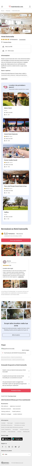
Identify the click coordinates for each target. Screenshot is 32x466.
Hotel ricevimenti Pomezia (18, 359)
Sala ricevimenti (16, 408)
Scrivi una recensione (16, 240)
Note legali (10, 423)
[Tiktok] (19, 446)
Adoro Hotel (8, 108)
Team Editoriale (11, 431)
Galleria (26, 31)
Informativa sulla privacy (6, 425)
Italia (6, 454)
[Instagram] (12, 446)
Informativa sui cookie (19, 425)
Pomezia (8, 10)
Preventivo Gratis (16, 390)
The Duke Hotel (12, 396)
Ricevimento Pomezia (6, 359)
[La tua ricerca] (2, 15)
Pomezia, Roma (7, 42)
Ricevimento (4, 403)
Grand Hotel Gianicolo (11, 134)
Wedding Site (26, 431)
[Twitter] (5, 446)
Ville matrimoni (4, 406)
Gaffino (6, 212)
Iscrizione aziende (24, 429)
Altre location (16, 335)
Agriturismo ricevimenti (15, 406)
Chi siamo (3, 431)
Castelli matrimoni (16, 411)
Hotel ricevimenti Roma (16, 357)
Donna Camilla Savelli (10, 160)
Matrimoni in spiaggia (6, 414)
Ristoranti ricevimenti (6, 408)
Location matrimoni (17, 414)
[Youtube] (15, 446)
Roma (2, 10)
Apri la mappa (25, 350)
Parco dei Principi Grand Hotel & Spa (15, 186)
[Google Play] (17, 440)
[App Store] (6, 440)
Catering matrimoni (5, 411)
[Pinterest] (9, 446)
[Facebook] (2, 446)
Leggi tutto (4, 79)
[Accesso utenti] (30, 7)
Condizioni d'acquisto (20, 423)
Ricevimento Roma (6, 357)
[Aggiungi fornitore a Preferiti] (29, 15)
